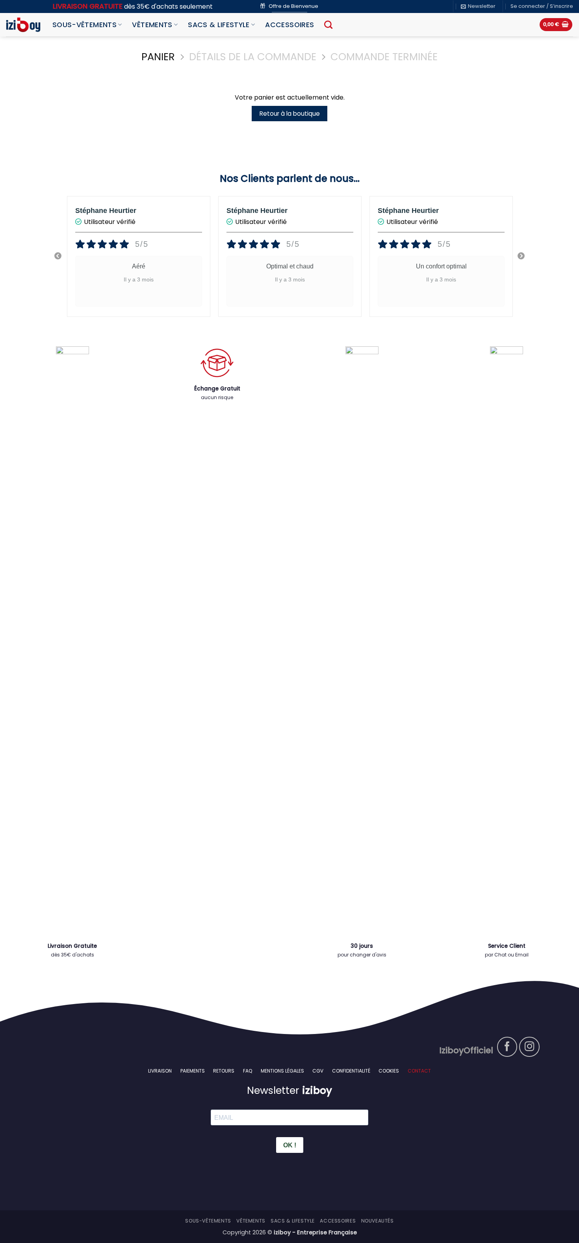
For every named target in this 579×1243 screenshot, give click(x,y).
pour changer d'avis (362, 954)
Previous (58, 256)
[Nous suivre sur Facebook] (507, 1047)
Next (521, 256)
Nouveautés (377, 1220)
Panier (158, 57)
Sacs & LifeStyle (219, 25)
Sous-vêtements (84, 25)
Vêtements (152, 25)
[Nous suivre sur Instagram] (529, 1047)
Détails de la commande (252, 57)
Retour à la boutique (290, 113)
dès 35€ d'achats (72, 954)
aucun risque (217, 397)
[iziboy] (23, 25)
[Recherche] (328, 24)
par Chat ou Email (507, 954)
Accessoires (289, 25)
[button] (478, 6)
